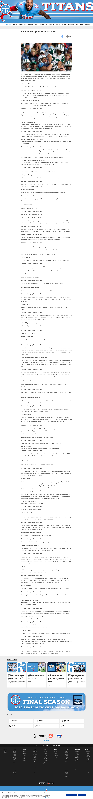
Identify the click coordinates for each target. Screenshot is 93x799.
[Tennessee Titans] (46, 789)
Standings (24, 760)
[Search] (68, 21)
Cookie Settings (61, 794)
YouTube (45, 768)
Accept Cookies (82, 794)
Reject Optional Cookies (71, 794)
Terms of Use (88, 764)
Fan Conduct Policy (66, 765)
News (35, 749)
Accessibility (88, 766)
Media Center (77, 751)
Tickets (14, 749)
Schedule (5, 749)
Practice (56, 753)
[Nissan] (33, 736)
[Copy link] (70, 36)
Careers (88, 753)
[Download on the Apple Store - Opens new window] (42, 783)
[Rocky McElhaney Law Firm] (59, 736)
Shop (88, 772)
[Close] (91, 795)
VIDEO (45, 749)
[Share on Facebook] (62, 37)
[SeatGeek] (50, 736)
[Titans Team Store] (46, 740)
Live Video (45, 751)
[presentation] (85, 689)
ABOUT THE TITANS (88, 749)
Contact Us (88, 751)
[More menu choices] (52, 20)
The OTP (45, 755)
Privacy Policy (48, 797)
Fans (56, 757)
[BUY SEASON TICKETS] (46, 702)
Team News (35, 751)
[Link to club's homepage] (3, 20)
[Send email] (67, 37)
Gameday (56, 751)
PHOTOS (56, 749)
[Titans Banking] (42, 736)
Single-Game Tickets (14, 758)
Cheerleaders (56, 755)
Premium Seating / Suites (14, 765)
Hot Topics (35, 761)
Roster (24, 753)
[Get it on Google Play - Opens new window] (50, 784)
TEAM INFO (24, 749)
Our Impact (77, 765)
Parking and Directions (66, 758)
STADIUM (66, 749)
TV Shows (45, 753)
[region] (46, 795)
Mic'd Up (45, 760)
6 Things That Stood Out (35, 767)
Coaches (24, 755)
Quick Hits (34, 759)
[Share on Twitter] (65, 37)
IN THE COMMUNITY (77, 749)
